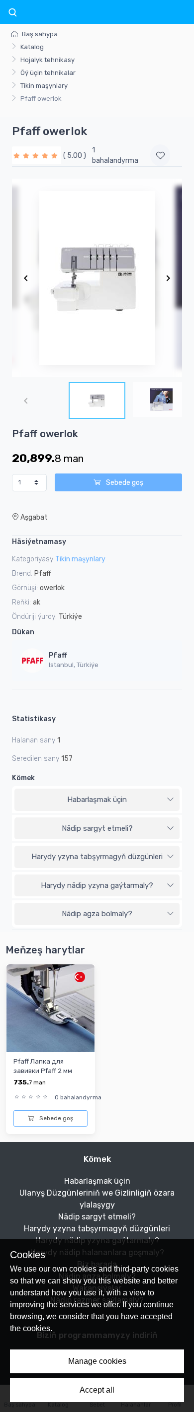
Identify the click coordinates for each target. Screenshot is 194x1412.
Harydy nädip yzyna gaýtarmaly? (97, 885)
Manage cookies (97, 1361)
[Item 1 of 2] (97, 278)
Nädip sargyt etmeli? (97, 828)
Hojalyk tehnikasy (47, 60)
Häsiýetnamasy (39, 542)
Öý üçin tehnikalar (48, 72)
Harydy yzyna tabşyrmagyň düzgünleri (97, 856)
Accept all (97, 1390)
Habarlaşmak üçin (97, 799)
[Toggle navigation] (12, 13)
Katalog (32, 47)
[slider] (36, 155)
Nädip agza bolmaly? (97, 913)
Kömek (23, 778)
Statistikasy (34, 719)
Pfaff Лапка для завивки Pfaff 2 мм (42, 1066)
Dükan (23, 632)
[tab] (97, 800)
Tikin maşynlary (44, 85)
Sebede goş (123, 482)
